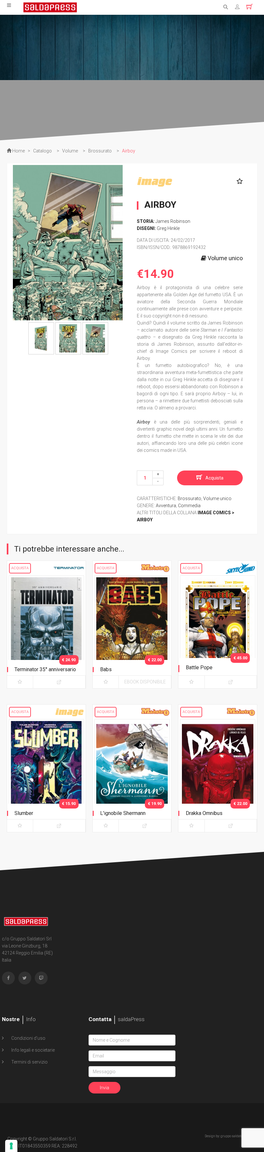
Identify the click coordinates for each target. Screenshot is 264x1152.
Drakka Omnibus (204, 813)
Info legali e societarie (32, 1050)
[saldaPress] (50, 6)
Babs (106, 669)
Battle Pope (199, 667)
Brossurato (189, 498)
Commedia (189, 505)
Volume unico (217, 498)
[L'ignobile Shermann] (132, 774)
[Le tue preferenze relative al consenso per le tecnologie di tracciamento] (11, 1146)
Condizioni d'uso (27, 1038)
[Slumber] (46, 774)
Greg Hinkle (168, 228)
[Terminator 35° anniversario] (46, 630)
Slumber (23, 813)
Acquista (214, 477)
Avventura (166, 505)
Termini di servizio (29, 1062)
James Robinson (173, 221)
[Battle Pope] (217, 630)
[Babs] (132, 630)
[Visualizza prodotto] (59, 682)
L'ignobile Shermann (123, 813)
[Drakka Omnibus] (217, 774)
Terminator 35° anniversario (45, 669)
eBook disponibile (145, 681)
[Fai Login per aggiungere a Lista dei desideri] (238, 181)
